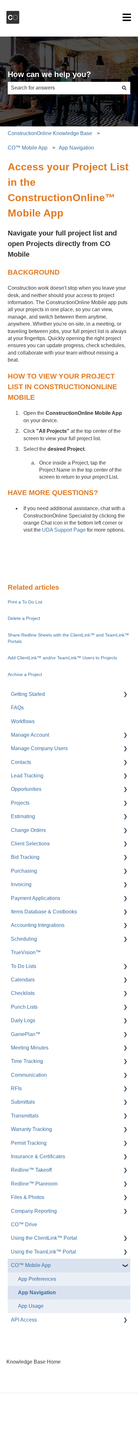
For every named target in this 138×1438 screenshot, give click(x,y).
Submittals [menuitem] (23, 1102)
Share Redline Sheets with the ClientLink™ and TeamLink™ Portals (68, 638)
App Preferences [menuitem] (37, 1279)
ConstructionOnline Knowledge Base (50, 133)
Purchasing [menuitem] (24, 871)
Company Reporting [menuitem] (34, 1211)
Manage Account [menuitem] (30, 735)
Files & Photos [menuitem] (27, 1197)
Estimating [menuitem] (23, 816)
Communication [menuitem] (29, 1075)
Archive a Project (25, 674)
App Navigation (76, 147)
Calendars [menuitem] (23, 979)
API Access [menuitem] (24, 1319)
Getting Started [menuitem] (28, 694)
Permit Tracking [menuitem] (29, 1143)
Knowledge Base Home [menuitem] (33, 1362)
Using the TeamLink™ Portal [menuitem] (43, 1251)
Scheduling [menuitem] (24, 939)
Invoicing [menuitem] (21, 884)
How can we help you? (49, 74)
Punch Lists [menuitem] (24, 1007)
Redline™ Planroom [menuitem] (34, 1183)
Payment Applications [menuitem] (35, 898)
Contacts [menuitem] (21, 762)
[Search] (124, 88)
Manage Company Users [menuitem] (39, 748)
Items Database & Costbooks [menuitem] (44, 911)
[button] (125, 694)
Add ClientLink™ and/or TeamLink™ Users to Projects (62, 657)
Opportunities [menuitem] (26, 789)
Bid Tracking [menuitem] (25, 857)
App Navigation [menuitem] (37, 1292)
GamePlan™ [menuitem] (25, 1034)
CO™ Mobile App (27, 147)
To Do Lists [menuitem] (23, 966)
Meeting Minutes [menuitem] (29, 1047)
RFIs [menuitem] (16, 1088)
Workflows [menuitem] (23, 721)
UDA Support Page (63, 530)
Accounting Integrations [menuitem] (38, 925)
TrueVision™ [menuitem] (26, 952)
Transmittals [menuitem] (25, 1115)
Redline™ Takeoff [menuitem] (31, 1170)
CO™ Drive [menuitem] (24, 1224)
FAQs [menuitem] (17, 707)
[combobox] (63, 88)
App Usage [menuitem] (31, 1306)
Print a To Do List (25, 601)
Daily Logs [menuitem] (23, 1020)
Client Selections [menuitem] (30, 843)
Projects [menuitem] (20, 803)
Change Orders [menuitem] (28, 830)
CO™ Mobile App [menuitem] (31, 1265)
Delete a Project (24, 618)
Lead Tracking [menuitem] (27, 775)
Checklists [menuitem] (23, 993)
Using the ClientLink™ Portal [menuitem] (44, 1238)
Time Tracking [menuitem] (27, 1061)
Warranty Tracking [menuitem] (31, 1129)
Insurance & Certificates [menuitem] (38, 1156)
